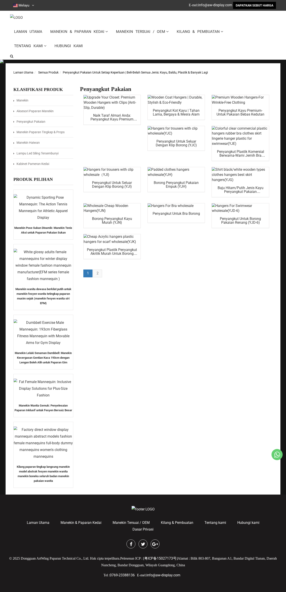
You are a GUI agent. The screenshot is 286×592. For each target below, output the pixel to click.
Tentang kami (28, 46)
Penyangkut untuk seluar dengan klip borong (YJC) (176, 143)
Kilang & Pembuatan (198, 31)
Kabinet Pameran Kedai (33, 164)
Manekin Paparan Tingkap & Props (41, 132)
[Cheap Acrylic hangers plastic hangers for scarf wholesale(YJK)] (112, 239)
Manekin (22, 100)
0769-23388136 (122, 575)
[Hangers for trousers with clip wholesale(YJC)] (176, 131)
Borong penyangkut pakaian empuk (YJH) (176, 185)
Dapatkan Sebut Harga (254, 5)
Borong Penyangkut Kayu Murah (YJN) (112, 221)
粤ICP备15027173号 (160, 558)
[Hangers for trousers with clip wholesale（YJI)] (112, 172)
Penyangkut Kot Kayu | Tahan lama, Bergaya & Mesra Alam (176, 112)
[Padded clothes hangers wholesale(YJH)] (176, 172)
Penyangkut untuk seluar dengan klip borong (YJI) (112, 185)
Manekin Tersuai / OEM (140, 31)
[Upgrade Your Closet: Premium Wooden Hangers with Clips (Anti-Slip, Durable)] (112, 102)
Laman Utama (28, 31)
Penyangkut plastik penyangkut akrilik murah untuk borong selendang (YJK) (112, 253)
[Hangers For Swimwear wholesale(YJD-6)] (240, 208)
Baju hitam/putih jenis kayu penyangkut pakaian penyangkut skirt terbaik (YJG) (240, 192)
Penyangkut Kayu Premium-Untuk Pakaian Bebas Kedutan (240, 112)
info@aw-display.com (215, 5)
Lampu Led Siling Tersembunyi (38, 153)
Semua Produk (48, 72)
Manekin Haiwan (28, 142)
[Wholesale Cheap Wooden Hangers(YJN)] (112, 208)
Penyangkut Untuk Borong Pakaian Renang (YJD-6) (240, 221)
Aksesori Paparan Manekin (35, 111)
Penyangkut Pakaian (31, 121)
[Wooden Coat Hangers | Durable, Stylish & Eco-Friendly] (176, 100)
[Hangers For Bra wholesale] (176, 206)
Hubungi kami (69, 46)
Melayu (24, 5)
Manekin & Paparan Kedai (77, 31)
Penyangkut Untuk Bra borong (176, 213)
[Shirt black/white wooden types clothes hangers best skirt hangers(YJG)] (240, 175)
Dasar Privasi (143, 529)
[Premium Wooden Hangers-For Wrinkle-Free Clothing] (240, 100)
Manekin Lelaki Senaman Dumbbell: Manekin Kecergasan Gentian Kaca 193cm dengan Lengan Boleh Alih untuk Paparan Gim (43, 357)
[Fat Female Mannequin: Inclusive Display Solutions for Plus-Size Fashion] (43, 389)
